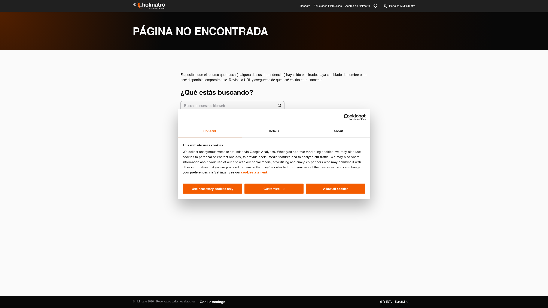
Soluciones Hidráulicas (328, 5)
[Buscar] (280, 105)
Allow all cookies (335, 188)
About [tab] (338, 131)
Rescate (305, 5)
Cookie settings (212, 302)
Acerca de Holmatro (357, 5)
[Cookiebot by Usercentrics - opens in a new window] (347, 117)
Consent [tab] (209, 131)
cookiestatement (254, 172)
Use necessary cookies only (212, 188)
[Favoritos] (375, 6)
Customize (272, 188)
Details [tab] (274, 131)
